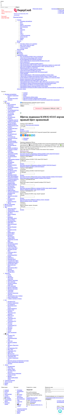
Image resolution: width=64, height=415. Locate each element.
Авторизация (54, 8)
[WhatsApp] (30, 135)
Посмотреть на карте (31, 397)
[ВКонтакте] (21, 135)
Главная (25, 92)
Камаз (24, 95)
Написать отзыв (24, 151)
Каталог (25, 94)
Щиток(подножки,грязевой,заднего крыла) (34, 98)
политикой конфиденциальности (55, 397)
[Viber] (28, 135)
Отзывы (25, 139)
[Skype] (32, 135)
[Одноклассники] (23, 135)
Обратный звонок (37, 8)
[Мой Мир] (25, 135)
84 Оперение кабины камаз (30, 97)
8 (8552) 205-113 (30, 399)
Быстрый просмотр (25, 153)
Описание (26, 138)
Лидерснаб (33, 402)
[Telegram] (34, 135)
